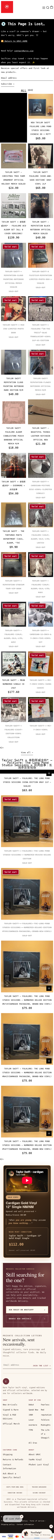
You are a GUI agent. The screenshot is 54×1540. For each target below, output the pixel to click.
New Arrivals (10, 1405)
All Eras (33, 1443)
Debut (31, 1405)
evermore (33, 1425)
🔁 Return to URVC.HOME (14, 41)
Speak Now (33, 1410)
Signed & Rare (10, 1410)
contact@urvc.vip (23, 51)
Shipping (7, 1454)
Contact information (25, 1524)
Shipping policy (8, 1524)
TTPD (31, 1430)
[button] (47, 8)
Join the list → (42, 1366)
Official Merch (11, 1424)
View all (26, 752)
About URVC (35, 1454)
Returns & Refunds (13, 1459)
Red (42, 1410)
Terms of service (37, 1521)
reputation (46, 1415)
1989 (31, 1415)
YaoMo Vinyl (35, 1459)
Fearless (45, 1405)
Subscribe (6, 84)
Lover (31, 1420)
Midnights (45, 1425)
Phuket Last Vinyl (39, 1464)
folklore (45, 1420)
